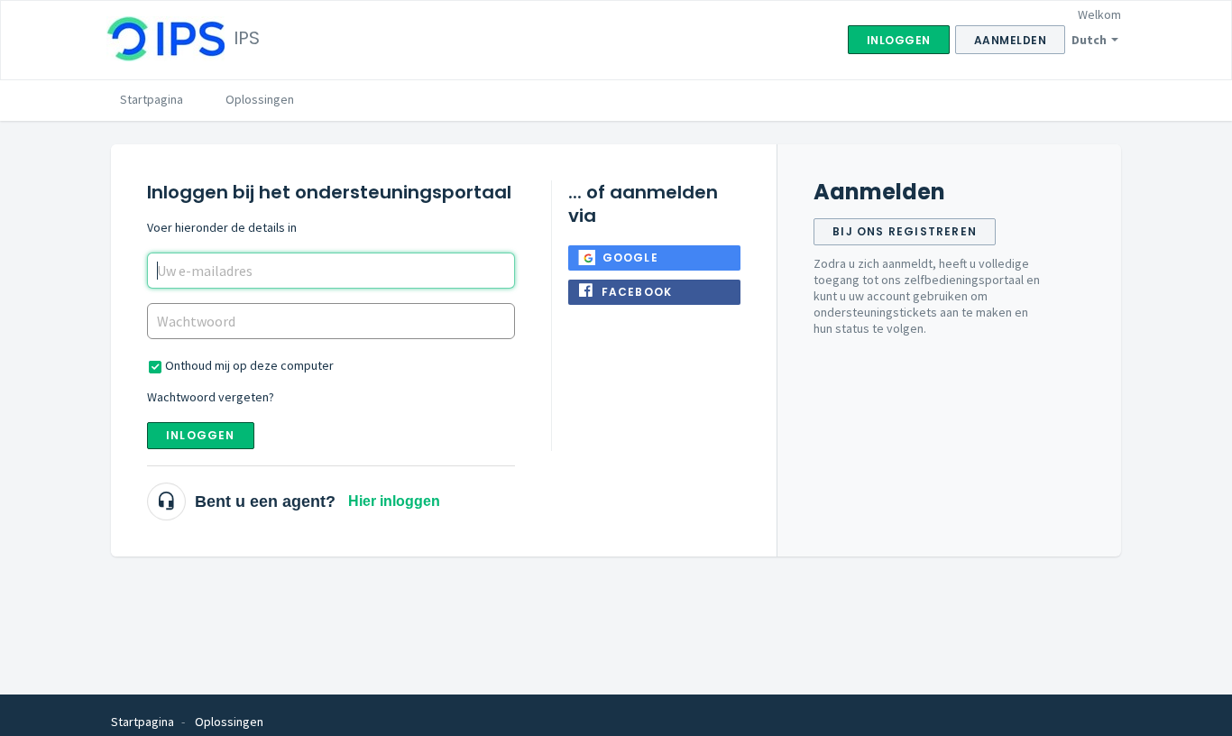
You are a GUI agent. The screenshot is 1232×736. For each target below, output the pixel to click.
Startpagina (151, 99)
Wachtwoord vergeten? (210, 397)
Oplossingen (259, 99)
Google (630, 257)
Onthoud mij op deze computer (249, 365)
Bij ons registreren (904, 231)
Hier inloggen (394, 501)
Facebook (637, 291)
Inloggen (200, 435)
